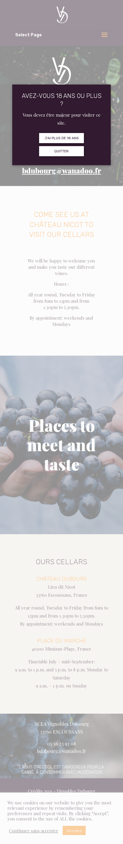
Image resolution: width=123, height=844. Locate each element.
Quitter (61, 151)
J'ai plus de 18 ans (61, 138)
